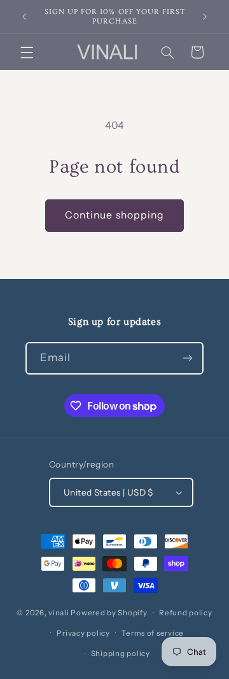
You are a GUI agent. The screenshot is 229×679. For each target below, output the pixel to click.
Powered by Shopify (109, 612)
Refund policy (185, 612)
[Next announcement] (205, 17)
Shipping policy (120, 653)
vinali (58, 612)
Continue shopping (114, 215)
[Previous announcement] (24, 17)
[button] (26, 52)
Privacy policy (83, 633)
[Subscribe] (187, 358)
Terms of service (152, 633)
